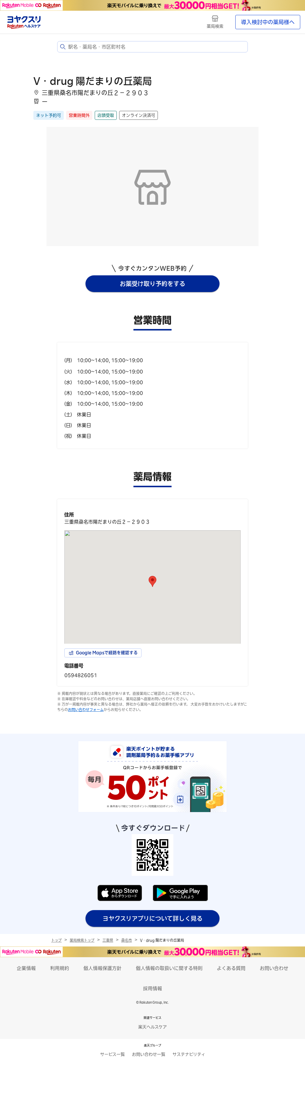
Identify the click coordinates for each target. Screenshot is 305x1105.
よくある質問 (231, 968)
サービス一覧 (112, 1054)
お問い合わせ (274, 968)
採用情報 (152, 988)
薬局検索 (215, 26)
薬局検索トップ (82, 940)
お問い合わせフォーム (86, 709)
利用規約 (59, 968)
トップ (56, 940)
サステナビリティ (188, 1054)
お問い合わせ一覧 (148, 1054)
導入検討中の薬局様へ (268, 22)
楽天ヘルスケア (152, 1027)
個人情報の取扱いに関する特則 (169, 968)
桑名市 (126, 940)
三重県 (107, 940)
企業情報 (26, 968)
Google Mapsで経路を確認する (107, 653)
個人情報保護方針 (102, 968)
